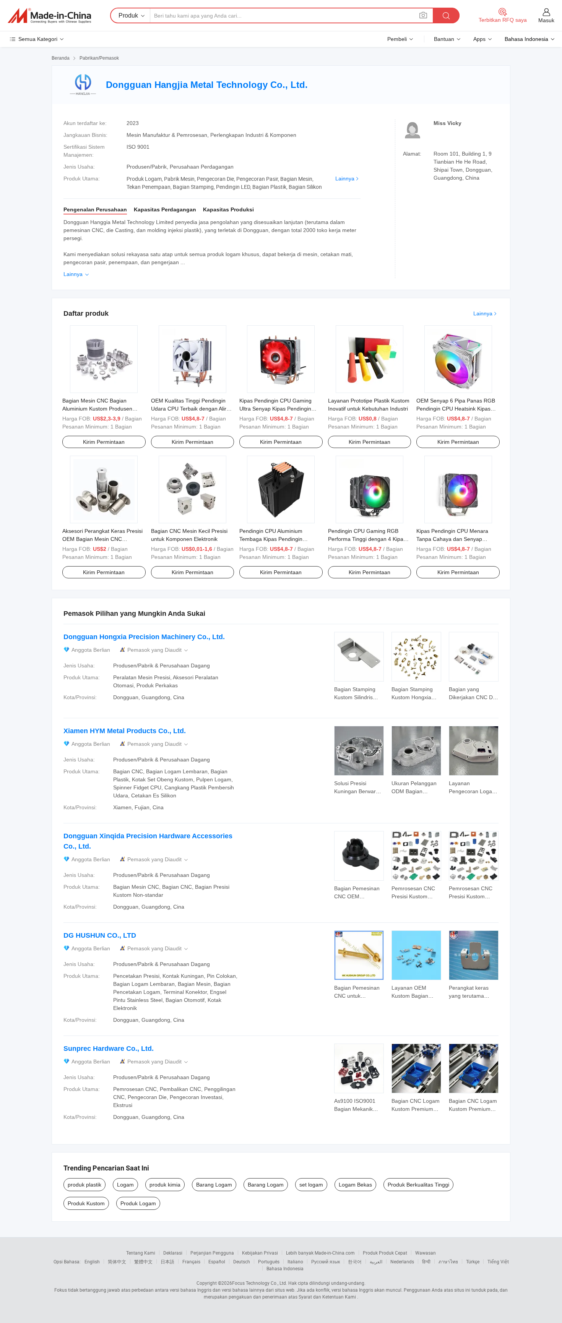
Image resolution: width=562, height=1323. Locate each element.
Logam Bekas (355, 1185)
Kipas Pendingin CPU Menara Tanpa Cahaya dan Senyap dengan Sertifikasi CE (452, 539)
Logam (125, 1185)
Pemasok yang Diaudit (158, 650)
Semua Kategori (37, 39)
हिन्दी (426, 1261)
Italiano (295, 1261)
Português (268, 1261)
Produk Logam (138, 1203)
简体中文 (117, 1261)
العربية (376, 1261)
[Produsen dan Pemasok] (49, 16)
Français (191, 1261)
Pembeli (397, 39)
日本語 (167, 1261)
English (92, 1261)
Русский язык (325, 1261)
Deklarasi (172, 1253)
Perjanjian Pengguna (212, 1253)
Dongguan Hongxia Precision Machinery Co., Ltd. (144, 637)
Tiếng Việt (498, 1261)
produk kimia (164, 1185)
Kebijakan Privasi (260, 1253)
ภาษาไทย (448, 1261)
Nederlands (402, 1261)
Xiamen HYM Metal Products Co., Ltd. (124, 731)
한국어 (355, 1261)
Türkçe (472, 1261)
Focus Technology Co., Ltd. (259, 1283)
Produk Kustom (86, 1203)
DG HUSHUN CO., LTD (99, 935)
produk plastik (84, 1185)
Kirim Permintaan (104, 442)
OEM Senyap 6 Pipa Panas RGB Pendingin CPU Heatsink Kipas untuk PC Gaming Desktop (455, 409)
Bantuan (444, 39)
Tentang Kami (140, 1253)
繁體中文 (143, 1261)
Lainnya (344, 178)
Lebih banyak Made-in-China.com (320, 1253)
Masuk (546, 20)
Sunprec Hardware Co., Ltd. (108, 1048)
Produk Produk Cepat (385, 1253)
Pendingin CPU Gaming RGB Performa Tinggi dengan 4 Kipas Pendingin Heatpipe (367, 539)
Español (216, 1261)
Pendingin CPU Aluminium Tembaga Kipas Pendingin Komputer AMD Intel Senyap (273, 539)
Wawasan (425, 1253)
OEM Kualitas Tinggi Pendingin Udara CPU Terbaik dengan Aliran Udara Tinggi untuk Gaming (191, 409)
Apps (479, 39)
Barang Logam (214, 1185)
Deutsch (241, 1261)
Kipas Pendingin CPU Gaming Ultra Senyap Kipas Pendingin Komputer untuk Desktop (275, 409)
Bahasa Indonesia (285, 1268)
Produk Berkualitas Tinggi (418, 1185)
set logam (311, 1185)
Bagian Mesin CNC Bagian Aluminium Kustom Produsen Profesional (97, 409)
